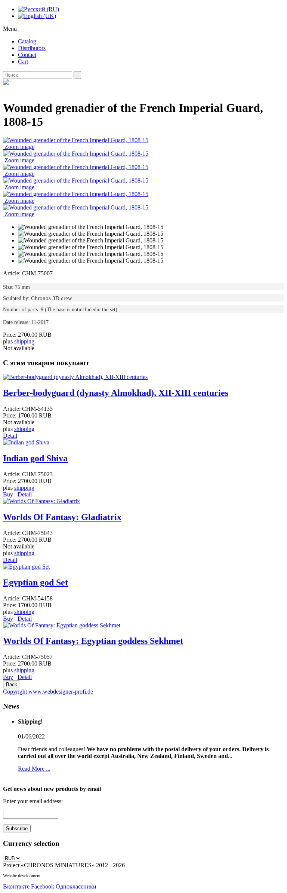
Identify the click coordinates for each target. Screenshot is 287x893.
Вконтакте (16, 886)
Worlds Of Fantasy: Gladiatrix (62, 517)
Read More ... (34, 768)
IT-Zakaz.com (53, 875)
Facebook (42, 886)
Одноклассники (76, 886)
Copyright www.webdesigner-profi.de (48, 691)
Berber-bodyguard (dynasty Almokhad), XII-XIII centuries (115, 393)
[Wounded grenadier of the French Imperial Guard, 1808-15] (90, 227)
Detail (10, 435)
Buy (8, 494)
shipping (24, 341)
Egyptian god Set (35, 582)
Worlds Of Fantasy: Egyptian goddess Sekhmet (93, 641)
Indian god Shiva (35, 458)
